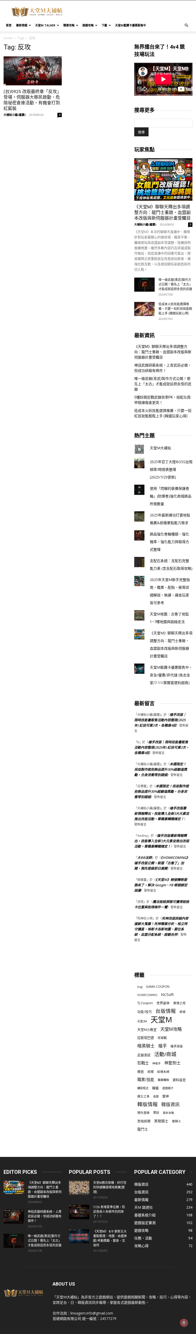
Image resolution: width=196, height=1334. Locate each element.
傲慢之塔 (179, 1003)
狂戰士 (143, 1063)
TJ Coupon (145, 1003)
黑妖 (156, 1113)
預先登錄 (143, 1113)
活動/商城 (165, 1054)
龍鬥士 (142, 1129)
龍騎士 (176, 1121)
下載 (104, 25)
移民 (140, 1071)
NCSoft (167, 994)
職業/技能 (145, 1079)
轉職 (155, 1088)
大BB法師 (144, 857)
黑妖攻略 (168, 1113)
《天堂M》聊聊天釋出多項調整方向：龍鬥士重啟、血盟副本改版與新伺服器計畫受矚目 (162, 212)
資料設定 (179, 1079)
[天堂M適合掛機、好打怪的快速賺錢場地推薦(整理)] (79, 1187)
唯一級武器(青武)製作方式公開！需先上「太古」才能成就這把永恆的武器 (175, 284)
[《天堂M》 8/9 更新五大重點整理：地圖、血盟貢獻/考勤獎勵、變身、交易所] (79, 1236)
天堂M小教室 (147, 1029)
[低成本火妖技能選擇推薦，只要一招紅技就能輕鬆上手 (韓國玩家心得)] (144, 309)
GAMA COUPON (157, 986)
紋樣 (151, 1072)
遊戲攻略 (88, 25)
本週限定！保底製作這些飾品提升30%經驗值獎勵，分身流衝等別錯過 (160, 769)
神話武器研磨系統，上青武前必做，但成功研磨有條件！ (162, 368)
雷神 (165, 1096)
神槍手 (156, 1063)
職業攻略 (69, 25)
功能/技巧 (144, 1012)
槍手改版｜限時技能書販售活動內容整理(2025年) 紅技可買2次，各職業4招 (160, 720)
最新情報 (21, 25)
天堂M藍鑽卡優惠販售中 (130, 25)
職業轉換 (163, 1080)
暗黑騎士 (146, 1045)
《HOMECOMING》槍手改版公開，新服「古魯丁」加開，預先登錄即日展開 (161, 863)
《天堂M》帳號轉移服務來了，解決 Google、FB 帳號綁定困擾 (160, 885)
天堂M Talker (45, 25)
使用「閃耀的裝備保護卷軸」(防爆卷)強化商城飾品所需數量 (170, 496)
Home (8, 38)
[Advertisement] (132, 11)
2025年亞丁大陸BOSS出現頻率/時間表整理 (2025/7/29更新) (171, 469)
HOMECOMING (147, 995)
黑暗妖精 (144, 1121)
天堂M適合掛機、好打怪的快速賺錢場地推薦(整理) (109, 1187)
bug (139, 987)
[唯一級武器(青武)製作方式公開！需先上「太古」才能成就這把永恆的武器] (144, 285)
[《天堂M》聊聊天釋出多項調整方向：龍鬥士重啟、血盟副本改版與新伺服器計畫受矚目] (163, 179)
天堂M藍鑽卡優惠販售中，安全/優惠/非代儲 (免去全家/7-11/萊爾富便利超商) (171, 675)
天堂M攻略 (171, 1029)
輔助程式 (143, 1088)
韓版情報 (147, 1104)
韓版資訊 (170, 1104)
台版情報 (165, 1011)
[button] (186, 25)
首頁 (8, 25)
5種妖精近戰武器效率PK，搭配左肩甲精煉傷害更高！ (162, 400)
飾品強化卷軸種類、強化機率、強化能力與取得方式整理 (169, 542)
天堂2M (142, 1021)
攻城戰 (162, 1038)
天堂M (161, 1019)
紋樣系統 (163, 1072)
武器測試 (144, 1055)
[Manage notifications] (184, 1323)
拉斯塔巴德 (145, 1037)
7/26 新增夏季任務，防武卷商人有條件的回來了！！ (109, 1211)
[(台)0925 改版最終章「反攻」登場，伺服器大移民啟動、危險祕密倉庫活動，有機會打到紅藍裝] (33, 70)
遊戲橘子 (168, 1088)
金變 (156, 1096)
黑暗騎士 (161, 1121)
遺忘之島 (143, 1096)
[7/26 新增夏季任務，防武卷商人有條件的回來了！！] (79, 1212)
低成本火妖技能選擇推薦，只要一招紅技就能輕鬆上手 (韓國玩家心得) (175, 308)
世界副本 (163, 1003)
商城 (182, 1012)
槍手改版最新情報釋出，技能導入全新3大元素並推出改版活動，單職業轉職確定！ (161, 813)
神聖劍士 (172, 1063)
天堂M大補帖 (160, 447)
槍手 (162, 1045)
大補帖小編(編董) (15, 115)
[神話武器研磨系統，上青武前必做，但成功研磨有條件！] (14, 1216)
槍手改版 (176, 1046)
